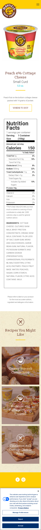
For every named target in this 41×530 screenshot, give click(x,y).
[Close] (38, 491)
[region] (20, 509)
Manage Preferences (20, 512)
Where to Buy (20, 108)
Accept (20, 526)
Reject (20, 519)
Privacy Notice (23, 508)
